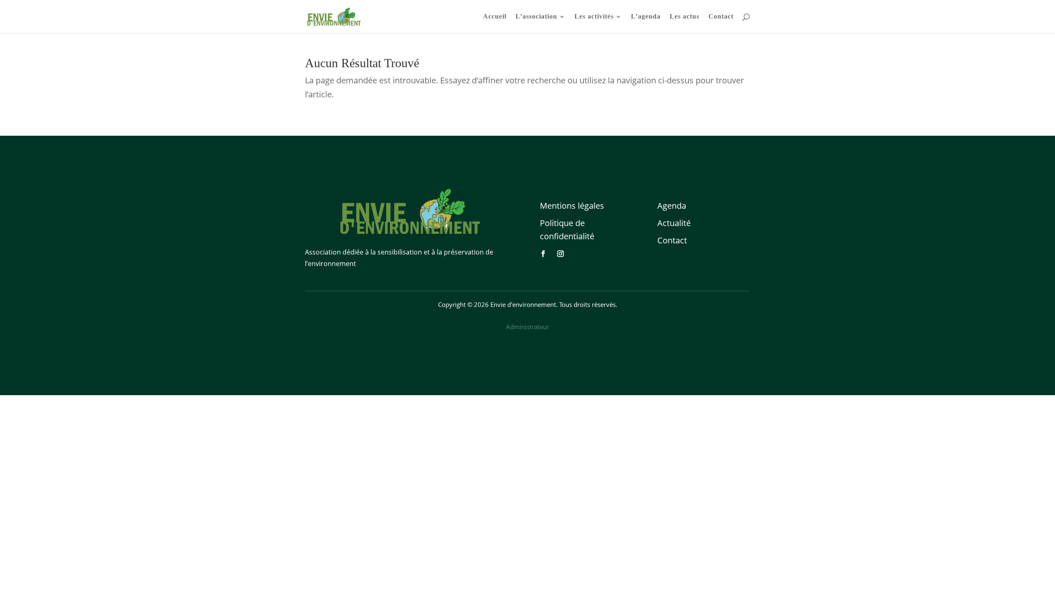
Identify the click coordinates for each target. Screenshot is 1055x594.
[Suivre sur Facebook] (543, 253)
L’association (536, 17)
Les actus (684, 17)
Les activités (594, 17)
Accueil (494, 17)
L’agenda (646, 17)
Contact (721, 17)
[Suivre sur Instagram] (560, 253)
